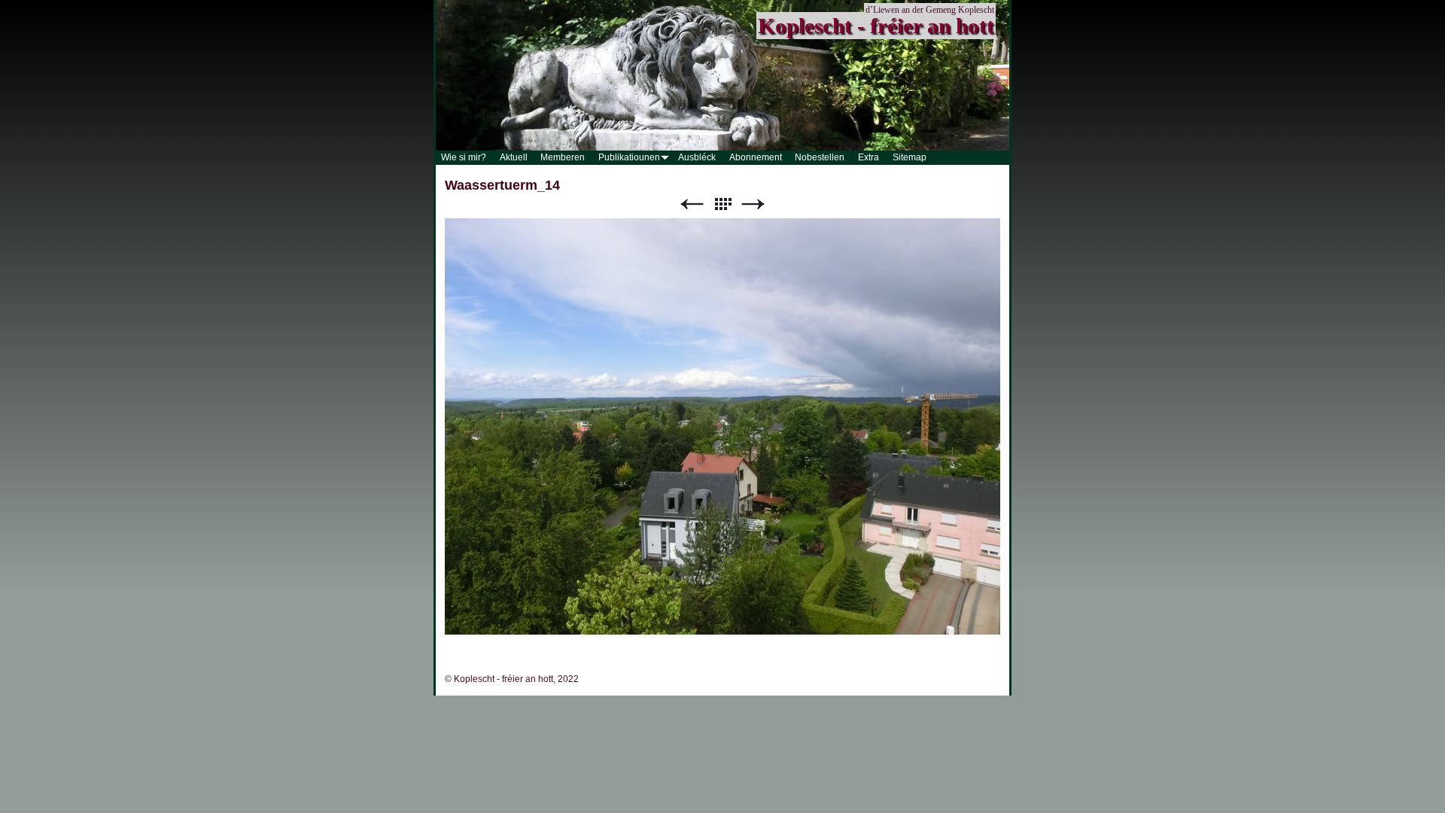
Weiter (753, 204)
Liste (722, 204)
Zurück (691, 204)
